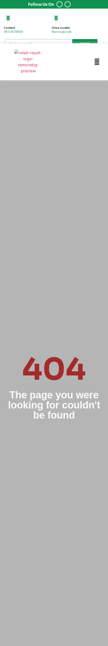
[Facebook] (60, 4)
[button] (97, 61)
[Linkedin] (68, 4)
